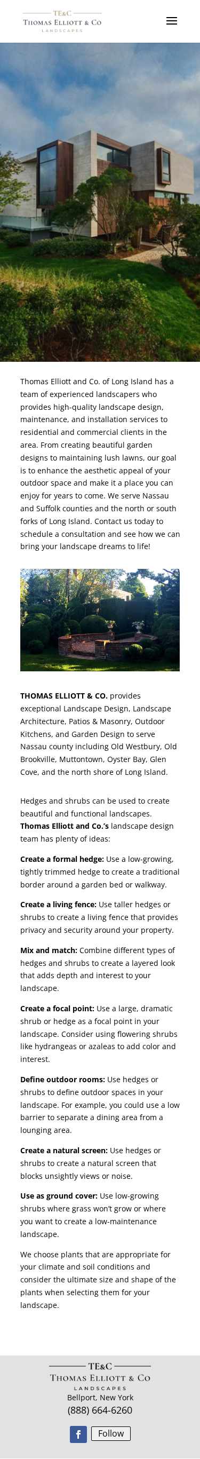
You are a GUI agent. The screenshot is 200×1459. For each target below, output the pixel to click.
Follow (111, 1433)
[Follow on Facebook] (78, 1434)
